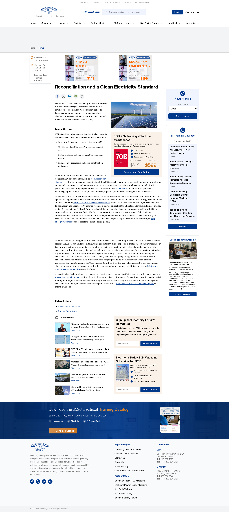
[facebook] (57, 96)
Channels (46, 23)
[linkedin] (69, 96)
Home (33, 23)
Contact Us (119, 458)
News (62, 23)
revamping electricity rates (67, 277)
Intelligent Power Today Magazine (118, 2)
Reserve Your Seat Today (136, 172)
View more (75, 330)
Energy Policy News (67, 311)
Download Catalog (65, 430)
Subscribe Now (150, 343)
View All (182, 226)
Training (78, 23)
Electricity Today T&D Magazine (129, 480)
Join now (189, 12)
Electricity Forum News (69, 306)
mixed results (122, 188)
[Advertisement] (108, 231)
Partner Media (98, 23)
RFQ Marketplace (122, 23)
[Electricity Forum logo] (49, 10)
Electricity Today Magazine (91, 2)
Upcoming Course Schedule (127, 449)
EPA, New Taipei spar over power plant (90, 349)
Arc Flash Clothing (142, 2)
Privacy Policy (121, 466)
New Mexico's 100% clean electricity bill (135, 283)
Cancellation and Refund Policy (129, 470)
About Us (119, 462)
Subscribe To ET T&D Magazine (41, 59)
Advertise (191, 23)
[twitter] (63, 96)
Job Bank (172, 23)
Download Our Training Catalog (41, 78)
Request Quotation (182, 294)
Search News (182, 116)
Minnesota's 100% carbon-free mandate (91, 202)
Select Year (182, 104)
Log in (177, 12)
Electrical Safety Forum (125, 497)
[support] (75, 96)
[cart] (198, 12)
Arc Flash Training (123, 489)
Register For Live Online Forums (39, 68)
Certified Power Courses (126, 453)
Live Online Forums (149, 23)
